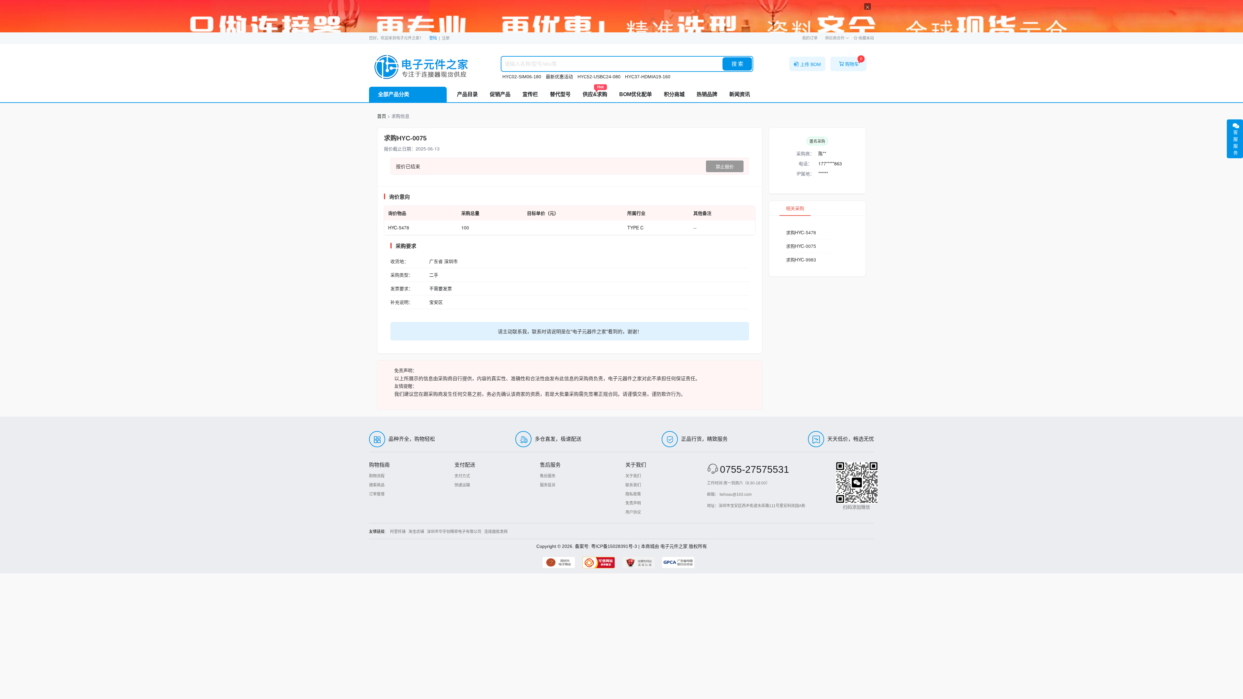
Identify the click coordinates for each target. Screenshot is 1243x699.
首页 (381, 116)
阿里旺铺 (398, 531)
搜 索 (737, 64)
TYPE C (635, 227)
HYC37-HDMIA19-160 (647, 76)
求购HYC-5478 (801, 232)
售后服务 (547, 476)
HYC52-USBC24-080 (599, 76)
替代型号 (560, 94)
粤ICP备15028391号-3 (614, 546)
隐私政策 (633, 494)
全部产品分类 (393, 94)
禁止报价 (725, 166)
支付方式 (462, 476)
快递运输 (462, 485)
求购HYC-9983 (801, 259)
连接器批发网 (496, 531)
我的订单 (810, 38)
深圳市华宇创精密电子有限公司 (454, 531)
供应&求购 (595, 92)
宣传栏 (530, 94)
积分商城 (674, 94)
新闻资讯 (739, 94)
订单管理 (377, 494)
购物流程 (377, 476)
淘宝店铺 (416, 531)
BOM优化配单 (635, 94)
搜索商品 (377, 485)
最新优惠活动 (559, 76)
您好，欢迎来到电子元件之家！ (396, 38)
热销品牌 (707, 94)
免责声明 (633, 503)
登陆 (433, 38)
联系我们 (633, 485)
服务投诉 (547, 485)
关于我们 (633, 476)
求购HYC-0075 (801, 246)
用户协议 (633, 512)
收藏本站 (865, 38)
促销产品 (500, 94)
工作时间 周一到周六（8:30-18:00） (738, 483)
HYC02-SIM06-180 (521, 76)
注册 (446, 38)
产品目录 (467, 94)
